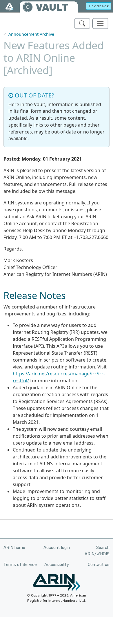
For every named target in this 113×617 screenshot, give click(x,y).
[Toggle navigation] (100, 23)
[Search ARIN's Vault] (82, 23)
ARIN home (14, 547)
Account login (56, 547)
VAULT (52, 7)
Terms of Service (20, 564)
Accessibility (56, 564)
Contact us (99, 564)
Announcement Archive (31, 34)
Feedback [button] (99, 6)
